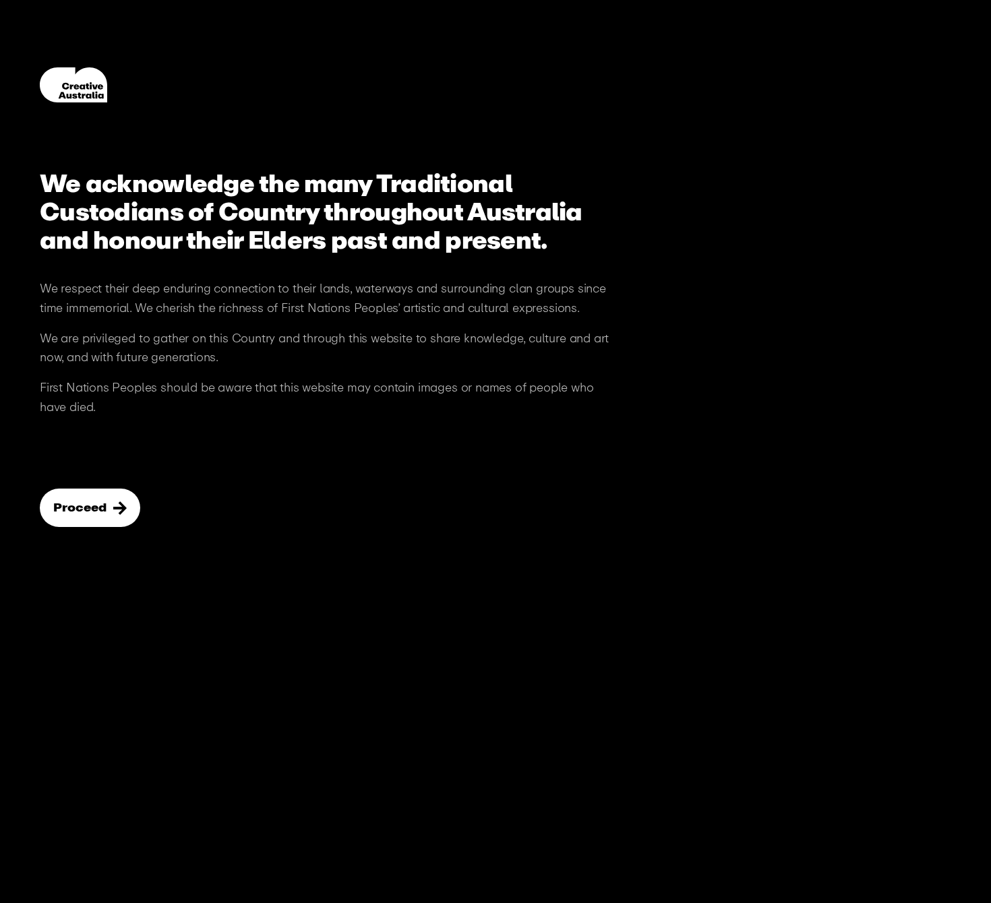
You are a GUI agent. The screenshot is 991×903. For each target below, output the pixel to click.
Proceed (81, 507)
